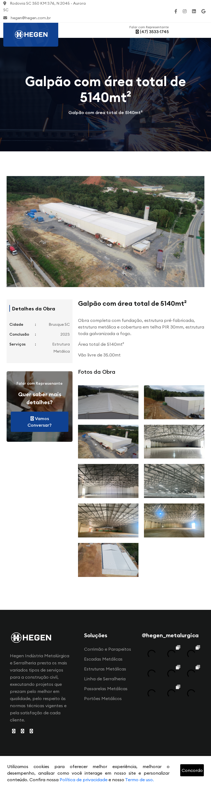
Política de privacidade (83, 779)
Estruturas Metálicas (105, 669)
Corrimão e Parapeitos (107, 649)
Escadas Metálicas (103, 659)
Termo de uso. (139, 779)
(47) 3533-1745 (154, 31)
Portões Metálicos (103, 698)
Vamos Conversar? (39, 422)
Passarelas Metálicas (105, 688)
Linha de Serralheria (105, 678)
